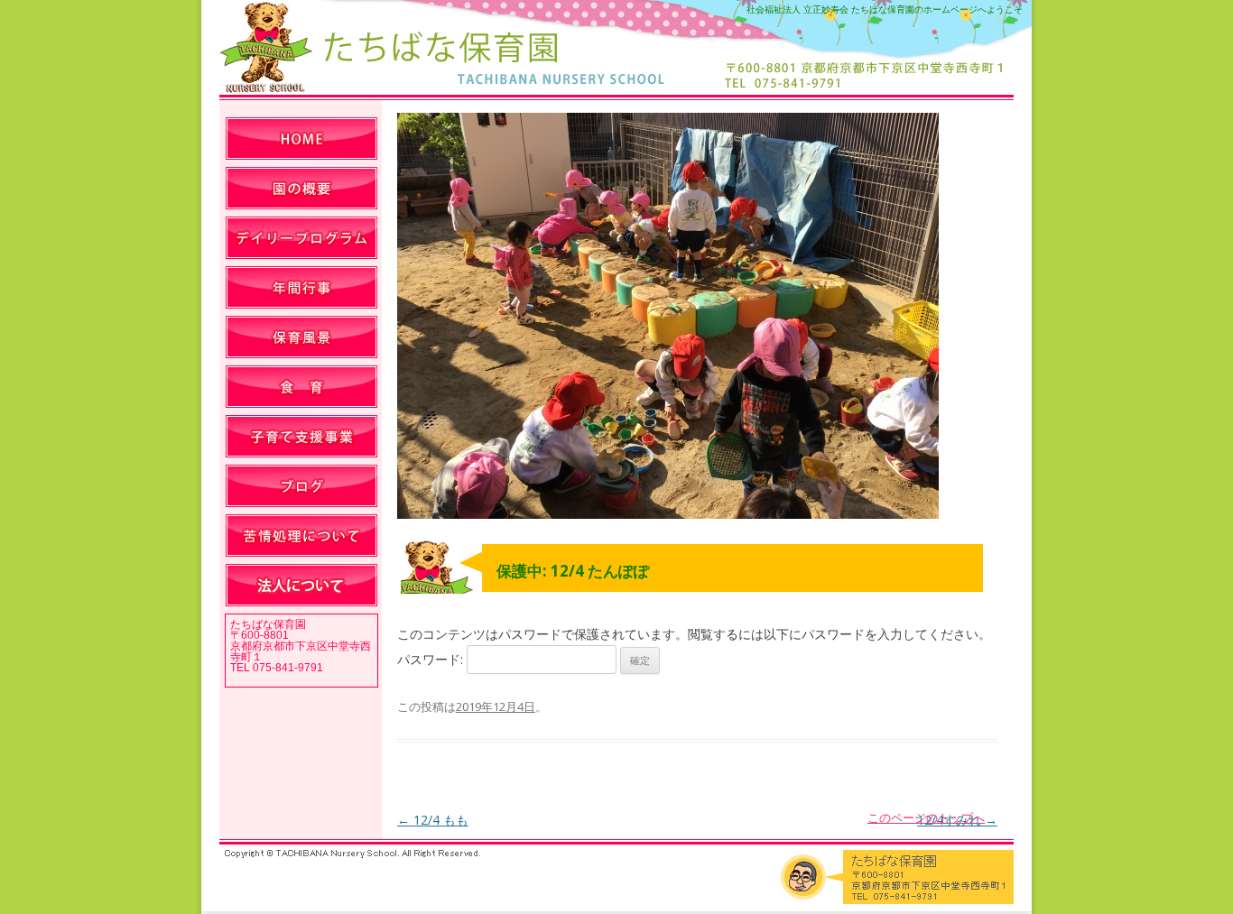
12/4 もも (432, 819)
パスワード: (432, 659)
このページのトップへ (926, 817)
